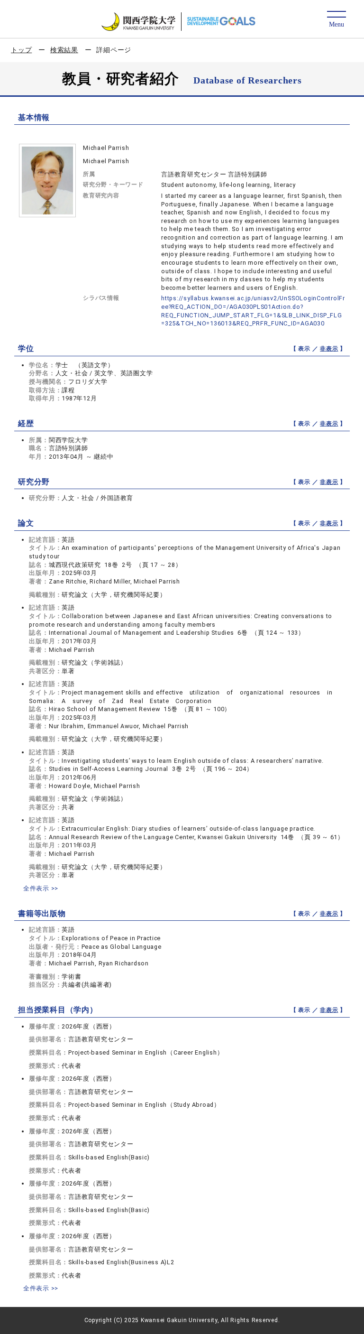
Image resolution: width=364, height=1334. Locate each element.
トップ (21, 50)
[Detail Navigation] (336, 19)
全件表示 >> (40, 888)
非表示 (329, 348)
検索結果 (64, 50)
